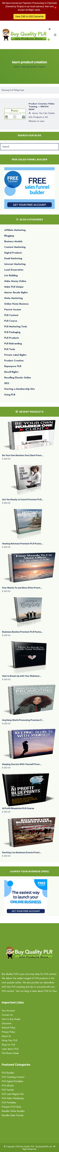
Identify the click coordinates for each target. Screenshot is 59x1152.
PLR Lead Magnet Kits (13, 1094)
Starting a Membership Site (19, 389)
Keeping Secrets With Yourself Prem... (21, 764)
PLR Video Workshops (13, 1098)
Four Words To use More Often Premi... (22, 587)
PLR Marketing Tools (15, 326)
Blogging (9, 235)
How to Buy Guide (11, 1019)
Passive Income (12, 309)
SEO (6, 383)
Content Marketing (14, 247)
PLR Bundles (8, 1072)
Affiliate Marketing (14, 230)
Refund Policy (8, 1027)
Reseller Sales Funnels (12, 1115)
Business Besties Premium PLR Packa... (22, 631)
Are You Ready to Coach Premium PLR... (22, 499)
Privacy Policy (8, 1032)
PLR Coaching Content (13, 1077)
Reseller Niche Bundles (13, 1111)
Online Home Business (16, 303)
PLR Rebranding (13, 343)
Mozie (35, 113)
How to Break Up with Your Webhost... (21, 676)
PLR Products (11, 337)
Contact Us (7, 1015)
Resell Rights (11, 372)
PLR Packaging (12, 332)
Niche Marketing (13, 298)
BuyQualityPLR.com (44, 1146)
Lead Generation (13, 269)
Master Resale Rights (16, 292)
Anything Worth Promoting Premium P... (22, 720)
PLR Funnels (8, 1089)
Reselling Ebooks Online (17, 377)
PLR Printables (9, 1102)
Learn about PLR (10, 1049)
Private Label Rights (15, 355)
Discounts (6, 1023)
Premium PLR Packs (11, 1106)
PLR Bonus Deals (10, 1053)
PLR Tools (9, 349)
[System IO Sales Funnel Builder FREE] (29, 187)
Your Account (8, 1010)
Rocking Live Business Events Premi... (21, 852)
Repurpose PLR (12, 366)
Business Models (13, 241)
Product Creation (13, 360)
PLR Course (10, 320)
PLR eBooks (8, 1085)
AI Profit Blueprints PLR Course (18, 808)
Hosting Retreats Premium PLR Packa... (22, 543)
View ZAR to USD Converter (29, 16)
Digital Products (13, 252)
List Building (11, 275)
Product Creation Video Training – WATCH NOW (42, 106)
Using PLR (9, 394)
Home (16, 66)
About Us (6, 1036)
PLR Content (11, 315)
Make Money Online (15, 281)
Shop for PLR (8, 1044)
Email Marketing (13, 258)
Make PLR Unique (13, 286)
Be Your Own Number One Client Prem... (22, 455)
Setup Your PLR (9, 1040)
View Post (15, 114)
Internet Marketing (14, 264)
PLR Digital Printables (12, 1081)
